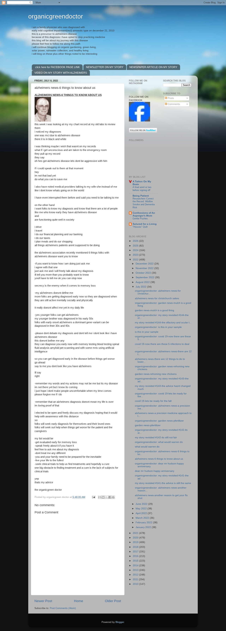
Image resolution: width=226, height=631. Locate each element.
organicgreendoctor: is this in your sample (158, 327)
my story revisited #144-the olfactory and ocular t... (163, 322)
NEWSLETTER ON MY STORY (104, 67)
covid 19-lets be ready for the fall (153, 401)
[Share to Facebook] (110, 497)
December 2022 (145, 263)
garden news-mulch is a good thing (154, 310)
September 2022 (145, 277)
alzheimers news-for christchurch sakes (157, 298)
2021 (136, 533)
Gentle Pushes (140, 218)
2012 (136, 574)
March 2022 (143, 518)
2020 (136, 537)
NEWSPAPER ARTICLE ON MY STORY (153, 67)
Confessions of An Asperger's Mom (144, 214)
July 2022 (141, 286)
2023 (136, 255)
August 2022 (143, 282)
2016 (136, 556)
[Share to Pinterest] (113, 497)
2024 (136, 250)
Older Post (113, 601)
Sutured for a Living (145, 224)
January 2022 (144, 527)
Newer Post (43, 601)
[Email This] (100, 497)
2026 (136, 241)
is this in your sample (146, 332)
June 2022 (142, 504)
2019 (136, 542)
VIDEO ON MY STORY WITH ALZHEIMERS (60, 72)
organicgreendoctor (55, 16)
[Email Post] (93, 497)
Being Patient (141, 195)
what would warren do (147, 446)
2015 (136, 560)
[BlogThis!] (103, 497)
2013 (136, 570)
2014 (136, 565)
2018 (136, 547)
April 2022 (142, 513)
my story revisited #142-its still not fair (156, 437)
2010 (136, 584)
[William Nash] (139, 120)
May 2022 (141, 508)
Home (78, 601)
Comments (173, 104)
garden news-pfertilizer (147, 425)
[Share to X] (106, 497)
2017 (136, 551)
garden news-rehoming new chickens (156, 374)
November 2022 (145, 268)
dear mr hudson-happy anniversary (154, 471)
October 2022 (144, 273)
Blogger (119, 622)
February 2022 (144, 522)
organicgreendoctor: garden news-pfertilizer (159, 420)
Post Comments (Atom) (63, 608)
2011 (136, 579)
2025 (136, 245)
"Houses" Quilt (140, 226)
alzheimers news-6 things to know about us (159, 459)
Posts (170, 98)
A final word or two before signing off (142, 188)
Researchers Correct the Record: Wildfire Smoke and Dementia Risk (144, 203)
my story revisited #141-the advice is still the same (163, 483)
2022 (136, 259)
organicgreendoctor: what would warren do (159, 442)
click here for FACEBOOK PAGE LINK (57, 67)
